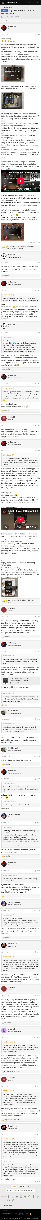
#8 (39, 617)
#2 (39, 263)
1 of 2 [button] (14, 1186)
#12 (38, 779)
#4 (39, 333)
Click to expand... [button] (20, 846)
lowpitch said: (7, 1091)
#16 (38, 952)
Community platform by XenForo (20, 1218)
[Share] (35, 35)
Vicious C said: (7, 295)
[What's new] (34, 2)
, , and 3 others (21, 601)
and (11, 1071)
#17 (38, 996)
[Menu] (3, 2)
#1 (39, 35)
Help (26, 1214)
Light (5, 1210)
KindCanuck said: (8, 783)
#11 (38, 756)
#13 (38, 823)
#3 (39, 290)
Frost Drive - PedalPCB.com (21, 678)
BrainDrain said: (8, 1042)
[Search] (38, 2)
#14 (38, 871)
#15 (38, 911)
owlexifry (6, 17)
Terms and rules (7, 1214)
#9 (39, 651)
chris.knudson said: (9, 875)
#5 (39, 384)
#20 (38, 1134)
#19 (38, 1086)
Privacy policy (18, 1214)
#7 (39, 450)
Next (21, 1186)
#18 (38, 1037)
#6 (39, 425)
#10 (38, 719)
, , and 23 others (20, 247)
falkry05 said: (7, 455)
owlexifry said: (7, 337)
